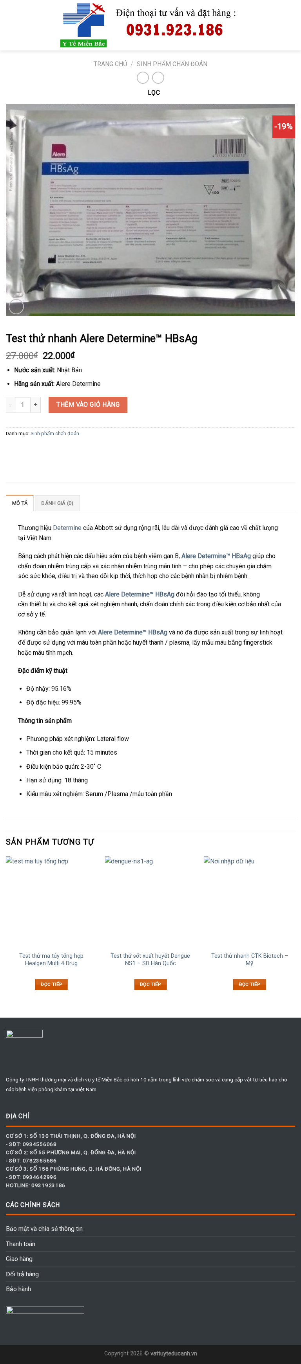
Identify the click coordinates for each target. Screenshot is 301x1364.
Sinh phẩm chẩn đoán (172, 64)
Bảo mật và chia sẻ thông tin (44, 1228)
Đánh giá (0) (57, 503)
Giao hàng (19, 1259)
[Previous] (6, 930)
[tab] (20, 503)
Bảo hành (18, 1289)
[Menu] (10, 25)
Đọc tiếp (51, 984)
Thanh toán (20, 1244)
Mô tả (19, 503)
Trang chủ (110, 64)
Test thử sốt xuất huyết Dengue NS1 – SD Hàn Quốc (150, 960)
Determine (67, 528)
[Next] (295, 930)
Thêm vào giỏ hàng (88, 404)
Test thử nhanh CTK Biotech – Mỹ (249, 960)
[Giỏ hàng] (291, 25)
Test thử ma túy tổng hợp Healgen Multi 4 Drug (51, 960)
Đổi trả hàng (22, 1274)
